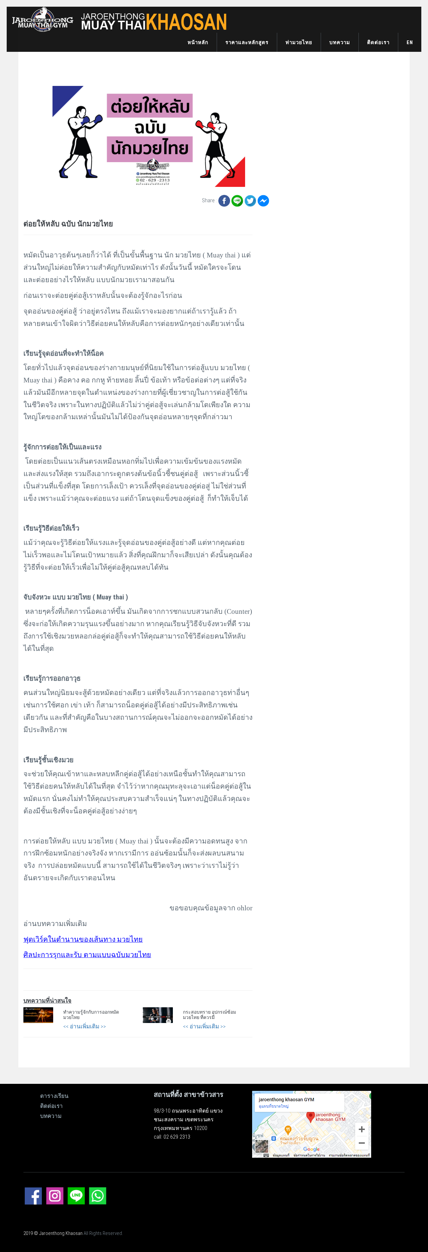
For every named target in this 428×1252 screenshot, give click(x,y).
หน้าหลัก (198, 42)
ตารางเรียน (54, 1096)
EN (410, 42)
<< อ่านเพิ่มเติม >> (84, 1026)
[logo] (117, 19)
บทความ (339, 42)
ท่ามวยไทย (299, 42)
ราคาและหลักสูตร (247, 42)
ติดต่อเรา (378, 42)
